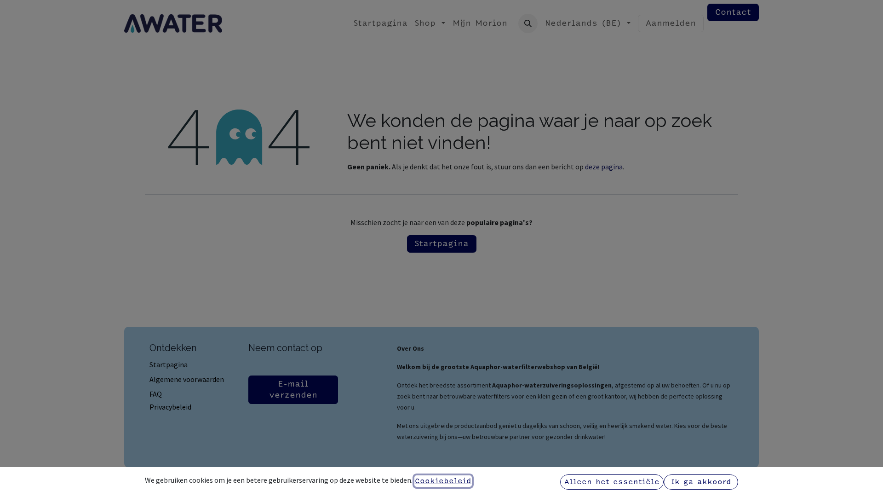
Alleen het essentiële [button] (611, 482)
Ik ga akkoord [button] (701, 482)
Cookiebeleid (443, 481)
